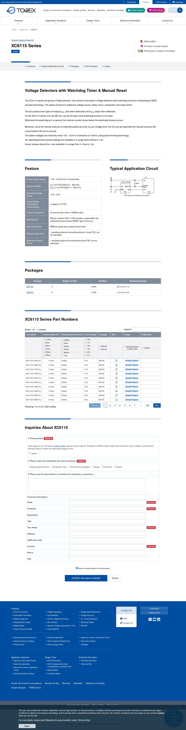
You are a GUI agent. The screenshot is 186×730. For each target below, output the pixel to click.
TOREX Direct (35, 687)
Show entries (35, 329)
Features (31, 66)
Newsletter (78, 683)
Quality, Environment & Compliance (26, 683)
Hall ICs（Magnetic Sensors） (58, 619)
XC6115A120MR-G (33, 399)
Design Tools (50, 657)
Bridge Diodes (19, 625)
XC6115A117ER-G (33, 369)
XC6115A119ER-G (33, 386)
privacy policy (60, 446)
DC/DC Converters (21, 612)
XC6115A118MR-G (33, 382)
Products (15, 608)
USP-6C (30, 292)
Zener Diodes (52, 622)
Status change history (55, 644)
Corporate (154, 608)
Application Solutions (20, 657)
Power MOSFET (53, 629)
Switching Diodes (87, 622)
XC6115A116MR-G (33, 365)
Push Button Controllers (22, 615)
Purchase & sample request (156, 46)
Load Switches (52, 615)
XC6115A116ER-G (33, 360)
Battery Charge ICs (21, 619)
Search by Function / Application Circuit (95, 637)
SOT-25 (30, 286)
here (64, 449)
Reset (115, 578)
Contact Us (126, 610)
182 (147, 405)
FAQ (124, 618)
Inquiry (107, 66)
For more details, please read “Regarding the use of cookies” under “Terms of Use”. (55, 720)
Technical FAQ (86, 664)
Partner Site (153, 612)
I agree (34, 453)
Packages (75, 66)
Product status (19, 644)
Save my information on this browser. (94, 568)
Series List (24, 29)
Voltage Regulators (54, 612)
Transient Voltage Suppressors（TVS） (61, 625)
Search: (128, 329)
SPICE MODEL (53, 670)
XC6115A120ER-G (33, 395)
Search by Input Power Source (25, 637)
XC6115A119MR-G (33, 391)
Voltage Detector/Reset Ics (90, 612)
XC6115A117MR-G (33, 373)
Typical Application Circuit (53, 66)
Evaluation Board (53, 673)
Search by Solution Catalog (24, 641)
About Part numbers (88, 641)
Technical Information (87, 657)
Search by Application (55, 637)
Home (14, 29)
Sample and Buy (52, 683)
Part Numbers (92, 66)
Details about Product (40, 467)
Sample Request (131, 360)
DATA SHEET (150, 41)
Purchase (108, 467)
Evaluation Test (59, 467)
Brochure (66, 683)
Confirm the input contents (86, 578)
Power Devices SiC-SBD (23, 629)
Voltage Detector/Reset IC (22, 40)
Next (157, 405)
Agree (27, 726)
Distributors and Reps (95, 683)
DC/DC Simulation (54, 660)
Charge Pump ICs (87, 615)
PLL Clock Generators (89, 619)
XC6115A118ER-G (33, 378)
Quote (97, 467)
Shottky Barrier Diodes (22, 622)
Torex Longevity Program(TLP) (58, 641)
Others (119, 467)
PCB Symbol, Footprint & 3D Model (159, 50)
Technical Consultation (80, 467)
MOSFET (84, 625)
